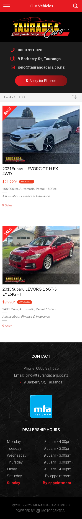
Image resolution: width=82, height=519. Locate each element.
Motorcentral (53, 511)
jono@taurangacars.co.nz (41, 67)
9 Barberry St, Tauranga (39, 58)
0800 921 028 (30, 50)
